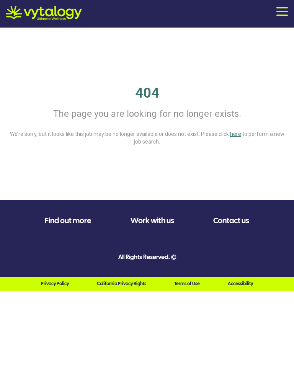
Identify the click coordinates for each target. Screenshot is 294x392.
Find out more (68, 220)
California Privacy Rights (121, 284)
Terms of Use (187, 284)
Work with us (152, 220)
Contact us (231, 220)
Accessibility (240, 284)
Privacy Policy (55, 284)
